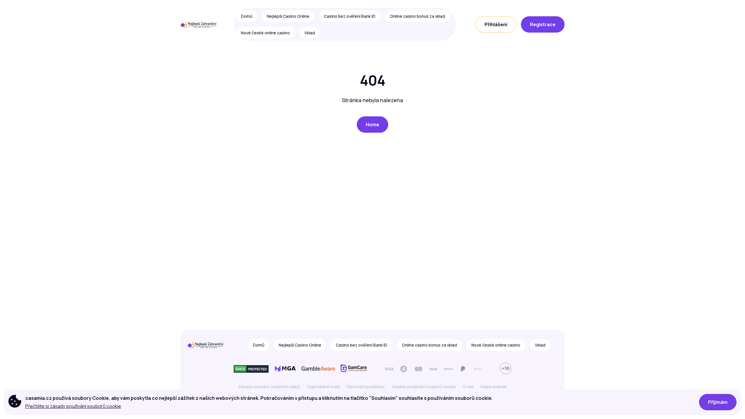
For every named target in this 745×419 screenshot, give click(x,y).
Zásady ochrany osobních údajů (269, 386)
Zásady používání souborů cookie (424, 386)
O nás (468, 386)
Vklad (309, 32)
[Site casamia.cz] (200, 24)
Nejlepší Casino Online (288, 16)
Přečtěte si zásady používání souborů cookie (73, 406)
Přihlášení (496, 24)
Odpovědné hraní (323, 386)
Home (372, 124)
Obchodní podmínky (366, 386)
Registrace (543, 24)
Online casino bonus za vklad (417, 16)
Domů (246, 16)
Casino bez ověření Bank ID (349, 16)
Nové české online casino (265, 32)
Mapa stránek (494, 386)
